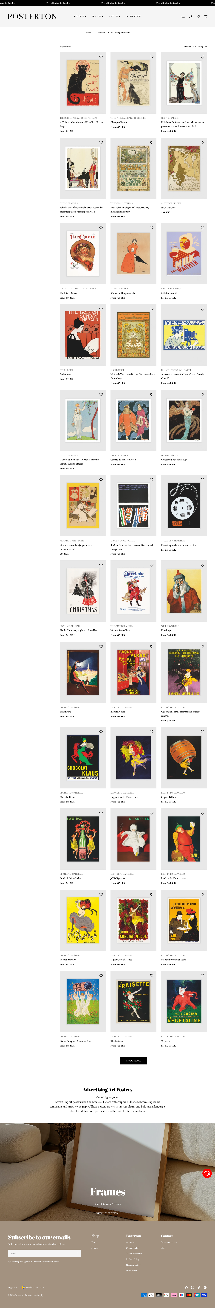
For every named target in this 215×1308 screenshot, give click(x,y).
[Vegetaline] (184, 1001)
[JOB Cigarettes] (133, 839)
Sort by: (187, 46)
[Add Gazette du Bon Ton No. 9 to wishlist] (202, 394)
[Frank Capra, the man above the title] (184, 505)
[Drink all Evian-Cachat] (83, 839)
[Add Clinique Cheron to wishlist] (152, 57)
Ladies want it (66, 374)
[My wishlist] (198, 16)
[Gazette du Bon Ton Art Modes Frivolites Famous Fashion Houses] (83, 420)
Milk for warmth (169, 293)
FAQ (163, 1247)
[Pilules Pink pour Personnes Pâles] (83, 1001)
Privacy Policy (132, 1247)
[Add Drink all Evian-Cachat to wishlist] (101, 813)
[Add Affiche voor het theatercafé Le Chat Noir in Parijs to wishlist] (101, 57)
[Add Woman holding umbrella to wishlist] (152, 228)
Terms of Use (39, 1261)
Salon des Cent (168, 207)
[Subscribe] (77, 1253)
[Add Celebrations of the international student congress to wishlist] (202, 646)
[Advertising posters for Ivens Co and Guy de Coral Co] (184, 335)
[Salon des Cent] (184, 168)
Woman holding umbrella (122, 293)
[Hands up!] (184, 591)
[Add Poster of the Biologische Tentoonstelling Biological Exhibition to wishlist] (152, 142)
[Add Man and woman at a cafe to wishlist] (202, 894)
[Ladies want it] (83, 335)
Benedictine (65, 711)
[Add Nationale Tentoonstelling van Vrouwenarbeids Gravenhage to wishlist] (152, 309)
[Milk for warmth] (184, 253)
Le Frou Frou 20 (67, 959)
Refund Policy (132, 1259)
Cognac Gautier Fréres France (124, 797)
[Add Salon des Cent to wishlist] (202, 142)
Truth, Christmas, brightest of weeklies (78, 630)
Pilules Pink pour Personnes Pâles (75, 1041)
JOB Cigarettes (117, 878)
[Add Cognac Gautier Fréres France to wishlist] (152, 732)
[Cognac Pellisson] (184, 757)
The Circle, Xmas (68, 293)
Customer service (169, 1242)
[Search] (183, 16)
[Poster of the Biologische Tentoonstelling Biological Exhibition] (133, 168)
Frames (94, 1247)
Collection (100, 32)
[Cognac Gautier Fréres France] (133, 757)
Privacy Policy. (53, 1261)
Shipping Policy (133, 1264)
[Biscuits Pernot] (133, 672)
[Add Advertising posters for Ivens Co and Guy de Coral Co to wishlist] (202, 309)
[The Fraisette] (133, 1001)
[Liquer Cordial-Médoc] (133, 920)
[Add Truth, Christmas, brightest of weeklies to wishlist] (101, 565)
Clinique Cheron (118, 122)
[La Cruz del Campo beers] (184, 839)
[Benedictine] (83, 672)
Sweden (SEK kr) (34, 1287)
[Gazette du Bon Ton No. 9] (184, 420)
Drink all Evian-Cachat (70, 878)
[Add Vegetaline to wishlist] (202, 975)
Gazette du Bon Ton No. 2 (123, 459)
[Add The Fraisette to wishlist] (152, 975)
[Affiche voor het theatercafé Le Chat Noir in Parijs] (83, 82)
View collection (107, 1213)
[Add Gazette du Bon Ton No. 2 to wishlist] (152, 394)
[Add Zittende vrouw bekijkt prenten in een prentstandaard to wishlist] (101, 480)
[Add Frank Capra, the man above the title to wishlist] (202, 480)
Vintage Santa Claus (120, 630)
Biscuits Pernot (117, 711)
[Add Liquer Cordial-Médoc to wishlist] (152, 894)
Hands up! (166, 630)
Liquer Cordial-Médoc (121, 959)
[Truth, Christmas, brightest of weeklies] (83, 591)
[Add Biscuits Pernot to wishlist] (152, 646)
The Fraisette (116, 1041)
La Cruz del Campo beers (173, 878)
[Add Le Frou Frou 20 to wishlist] (101, 894)
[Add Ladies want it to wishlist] (101, 309)
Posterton (19, 1294)
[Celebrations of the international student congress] (184, 672)
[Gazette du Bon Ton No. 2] (133, 420)
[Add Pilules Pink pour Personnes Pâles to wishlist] (101, 975)
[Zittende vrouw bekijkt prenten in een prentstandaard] (83, 505)
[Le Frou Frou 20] (83, 920)
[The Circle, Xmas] (83, 253)
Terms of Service (134, 1253)
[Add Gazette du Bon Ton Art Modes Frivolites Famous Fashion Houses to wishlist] (101, 394)
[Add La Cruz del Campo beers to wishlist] (202, 813)
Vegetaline (166, 1041)
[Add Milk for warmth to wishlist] (202, 228)
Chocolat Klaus (67, 797)
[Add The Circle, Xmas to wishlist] (101, 228)
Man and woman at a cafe (173, 959)
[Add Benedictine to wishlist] (101, 646)
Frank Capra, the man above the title (178, 545)
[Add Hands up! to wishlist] (202, 565)
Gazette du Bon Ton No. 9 (173, 459)
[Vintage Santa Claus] (133, 591)
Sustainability (132, 1270)
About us (130, 1242)
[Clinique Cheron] (133, 82)
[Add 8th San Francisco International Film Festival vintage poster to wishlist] (152, 480)
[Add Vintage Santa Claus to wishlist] (152, 565)
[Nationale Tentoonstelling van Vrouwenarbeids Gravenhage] (133, 335)
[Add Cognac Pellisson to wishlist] (202, 732)
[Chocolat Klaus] (83, 757)
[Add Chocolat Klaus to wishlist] (101, 732)
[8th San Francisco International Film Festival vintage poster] (133, 505)
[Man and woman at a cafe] (184, 920)
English (11, 1287)
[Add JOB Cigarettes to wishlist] (152, 813)
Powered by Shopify (34, 1294)
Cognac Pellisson (169, 797)
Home (88, 32)
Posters (94, 1242)
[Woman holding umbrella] (133, 253)
